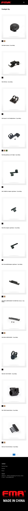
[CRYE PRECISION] (6, 2)
